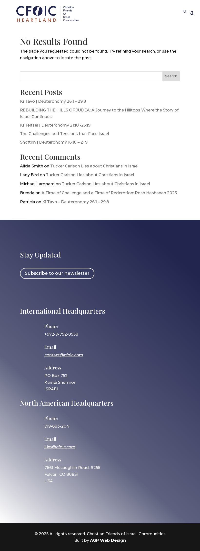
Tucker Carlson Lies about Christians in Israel (94, 166)
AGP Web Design (108, 540)
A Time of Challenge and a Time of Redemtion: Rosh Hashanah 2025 (109, 193)
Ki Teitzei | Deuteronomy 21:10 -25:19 (55, 125)
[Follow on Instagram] (40, 292)
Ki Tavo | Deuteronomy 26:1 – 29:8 (53, 101)
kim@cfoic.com (59, 447)
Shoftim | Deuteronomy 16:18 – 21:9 (54, 142)
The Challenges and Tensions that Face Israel (64, 133)
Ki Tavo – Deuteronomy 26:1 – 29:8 (75, 202)
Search (171, 76)
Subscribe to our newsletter (57, 273)
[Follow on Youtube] (68, 292)
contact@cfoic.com (63, 355)
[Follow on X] (54, 292)
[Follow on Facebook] (26, 292)
